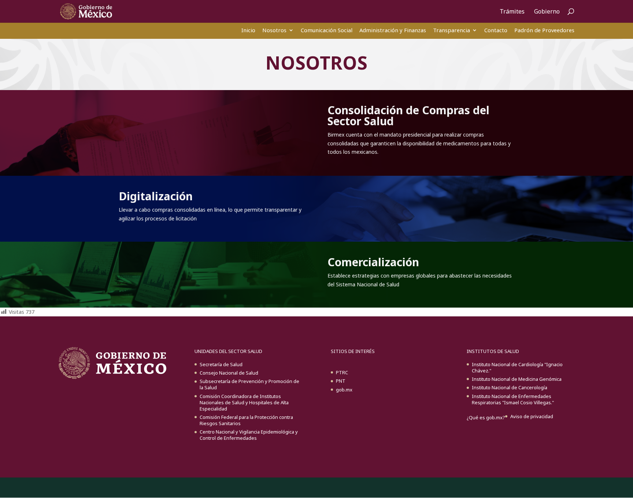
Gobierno (547, 11)
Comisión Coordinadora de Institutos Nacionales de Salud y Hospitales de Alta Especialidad (244, 402)
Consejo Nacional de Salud (229, 372)
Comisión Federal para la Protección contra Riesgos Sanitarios (246, 420)
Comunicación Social (326, 30)
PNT (340, 381)
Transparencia (451, 30)
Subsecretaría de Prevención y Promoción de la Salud (249, 384)
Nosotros (274, 30)
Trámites (512, 11)
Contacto (495, 30)
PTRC (342, 372)
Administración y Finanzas (392, 30)
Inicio (248, 30)
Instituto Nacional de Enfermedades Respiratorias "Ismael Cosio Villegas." (513, 399)
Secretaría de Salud (221, 364)
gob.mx (344, 389)
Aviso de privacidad (531, 416)
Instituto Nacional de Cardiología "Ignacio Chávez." (517, 367)
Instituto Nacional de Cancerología (509, 387)
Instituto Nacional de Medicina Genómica (517, 379)
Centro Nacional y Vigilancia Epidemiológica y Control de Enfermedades (249, 434)
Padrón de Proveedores (544, 30)
